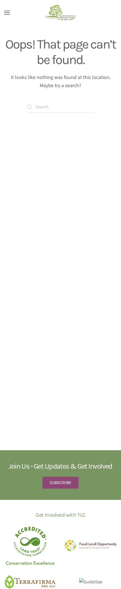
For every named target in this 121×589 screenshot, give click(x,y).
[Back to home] (60, 12)
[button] (7, 12)
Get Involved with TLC (60, 515)
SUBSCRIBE (60, 482)
